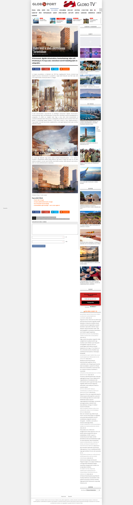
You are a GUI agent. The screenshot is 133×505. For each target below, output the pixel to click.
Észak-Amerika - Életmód (49, 217)
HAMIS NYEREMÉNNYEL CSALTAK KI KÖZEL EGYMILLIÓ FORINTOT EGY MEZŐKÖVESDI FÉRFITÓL (89, 444)
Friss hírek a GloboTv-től (91, 311)
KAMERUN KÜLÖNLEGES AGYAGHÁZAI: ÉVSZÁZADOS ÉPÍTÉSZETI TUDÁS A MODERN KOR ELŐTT (90, 207)
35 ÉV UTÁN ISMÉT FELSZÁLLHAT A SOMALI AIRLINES (89, 182)
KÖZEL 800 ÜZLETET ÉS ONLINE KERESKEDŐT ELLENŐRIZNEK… (60, 21)
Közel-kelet (75, 18)
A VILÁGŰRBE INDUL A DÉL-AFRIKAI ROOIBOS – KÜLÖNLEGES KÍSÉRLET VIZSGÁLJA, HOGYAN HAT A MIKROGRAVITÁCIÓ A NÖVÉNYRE (90, 283)
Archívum (83, 490)
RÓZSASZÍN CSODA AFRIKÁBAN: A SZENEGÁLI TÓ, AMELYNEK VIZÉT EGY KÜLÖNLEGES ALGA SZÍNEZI (90, 243)
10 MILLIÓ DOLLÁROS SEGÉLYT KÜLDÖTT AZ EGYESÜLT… (77, 20)
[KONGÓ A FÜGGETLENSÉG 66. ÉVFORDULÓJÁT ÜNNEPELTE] (86, 20)
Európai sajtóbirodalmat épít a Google (43, 201)
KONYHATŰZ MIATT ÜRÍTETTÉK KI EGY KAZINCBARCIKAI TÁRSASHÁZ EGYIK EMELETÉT (90, 357)
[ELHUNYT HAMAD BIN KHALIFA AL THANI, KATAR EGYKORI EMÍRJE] (90, 253)
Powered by (75, 208)
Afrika (41, 18)
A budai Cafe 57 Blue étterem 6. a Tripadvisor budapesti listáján (89, 72)
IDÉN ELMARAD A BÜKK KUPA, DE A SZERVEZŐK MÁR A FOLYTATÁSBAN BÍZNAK (89, 410)
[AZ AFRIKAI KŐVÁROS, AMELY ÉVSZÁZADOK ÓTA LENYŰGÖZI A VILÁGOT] (91, 217)
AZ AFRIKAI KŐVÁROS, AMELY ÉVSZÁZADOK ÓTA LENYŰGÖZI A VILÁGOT (90, 225)
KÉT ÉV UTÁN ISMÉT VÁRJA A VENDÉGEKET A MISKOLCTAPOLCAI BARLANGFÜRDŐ (89, 390)
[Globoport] (44, 4)
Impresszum (63, 496)
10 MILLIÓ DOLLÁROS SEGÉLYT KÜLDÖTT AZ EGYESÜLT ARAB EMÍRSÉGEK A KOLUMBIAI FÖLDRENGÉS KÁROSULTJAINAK (89, 123)
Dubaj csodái (82, 59)
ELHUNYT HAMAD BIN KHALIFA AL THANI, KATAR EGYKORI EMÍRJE (90, 263)
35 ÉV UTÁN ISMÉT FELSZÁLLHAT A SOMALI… (43, 20)
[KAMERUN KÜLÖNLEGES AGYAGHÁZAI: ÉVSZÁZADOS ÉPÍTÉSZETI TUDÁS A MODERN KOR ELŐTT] (91, 197)
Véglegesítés (90, 302)
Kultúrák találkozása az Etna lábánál (87, 99)
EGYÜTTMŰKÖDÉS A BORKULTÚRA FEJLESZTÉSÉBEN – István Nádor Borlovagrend (89, 86)
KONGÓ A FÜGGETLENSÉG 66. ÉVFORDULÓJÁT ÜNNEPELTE (94, 20)
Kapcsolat (70, 496)
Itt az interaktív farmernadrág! (41, 203)
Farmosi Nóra (37, 54)
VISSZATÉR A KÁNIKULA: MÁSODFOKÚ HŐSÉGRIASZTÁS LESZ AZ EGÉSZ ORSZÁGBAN (90, 456)
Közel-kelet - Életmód (60, 18)
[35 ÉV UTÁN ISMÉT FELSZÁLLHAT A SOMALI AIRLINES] (36, 20)
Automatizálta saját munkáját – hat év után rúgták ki (47, 205)
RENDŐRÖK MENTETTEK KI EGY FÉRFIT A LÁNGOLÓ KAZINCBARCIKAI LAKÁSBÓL (90, 316)
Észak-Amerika (40, 217)
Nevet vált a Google (39, 200)
